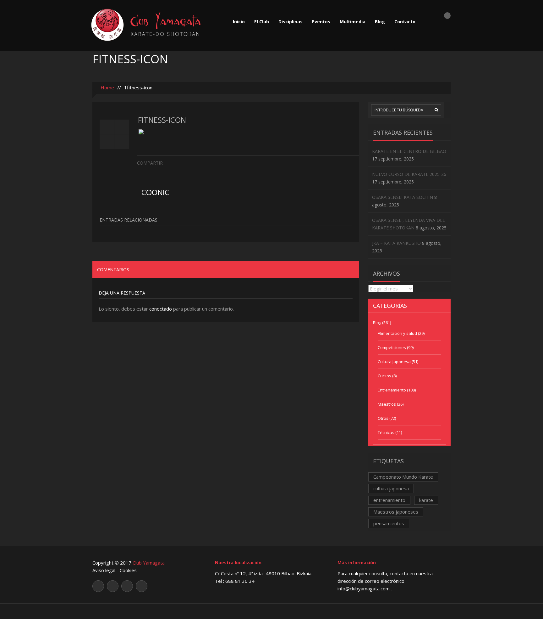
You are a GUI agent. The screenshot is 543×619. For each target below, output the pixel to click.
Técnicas (386, 432)
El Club (261, 22)
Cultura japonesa (394, 361)
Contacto (404, 22)
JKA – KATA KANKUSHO (396, 243)
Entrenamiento (392, 390)
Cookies (128, 570)
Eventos (321, 22)
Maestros (387, 404)
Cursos (384, 376)
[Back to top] (272, 611)
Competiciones (392, 347)
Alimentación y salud (397, 333)
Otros (383, 418)
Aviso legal (103, 570)
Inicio (239, 22)
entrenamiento (389, 500)
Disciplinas (290, 22)
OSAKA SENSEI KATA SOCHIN (402, 197)
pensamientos (388, 523)
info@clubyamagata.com (364, 588)
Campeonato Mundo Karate (403, 477)
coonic (155, 192)
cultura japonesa (391, 488)
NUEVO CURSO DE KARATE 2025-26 (409, 174)
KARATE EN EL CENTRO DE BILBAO (409, 151)
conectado (160, 309)
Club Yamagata (149, 563)
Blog (380, 22)
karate (426, 500)
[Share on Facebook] (354, 163)
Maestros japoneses (395, 512)
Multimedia (352, 22)
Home (106, 87)
